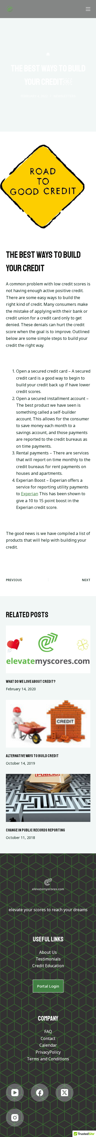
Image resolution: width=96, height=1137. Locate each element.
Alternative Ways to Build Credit (32, 755)
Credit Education (48, 965)
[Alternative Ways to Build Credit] (48, 724)
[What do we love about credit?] (48, 650)
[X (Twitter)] (64, 1093)
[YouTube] (15, 1093)
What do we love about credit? (31, 681)
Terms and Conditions (48, 1059)
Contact (48, 1038)
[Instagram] (15, 1118)
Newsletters (65, 96)
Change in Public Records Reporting (35, 830)
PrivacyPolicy (48, 1052)
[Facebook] (40, 1093)
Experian (29, 494)
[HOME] (48, 54)
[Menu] (88, 9)
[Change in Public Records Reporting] (48, 798)
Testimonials (48, 959)
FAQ (48, 1031)
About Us (48, 952)
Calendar (48, 1045)
